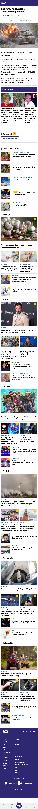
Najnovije (12, 3)
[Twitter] (26, 731)
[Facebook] (23, 731)
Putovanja (6, 752)
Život (4, 747)
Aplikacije (18, 767)
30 (8, 203)
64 (8, 190)
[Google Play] (11, 783)
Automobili (6, 766)
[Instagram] (30, 731)
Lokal (5, 768)
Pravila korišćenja (21, 762)
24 (8, 165)
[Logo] (3, 3)
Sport (5, 742)
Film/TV (3, 327)
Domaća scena (5, 435)
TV (16, 742)
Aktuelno (4, 243)
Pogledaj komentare (10, 138)
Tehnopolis (6, 763)
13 (16, 681)
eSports (5, 760)
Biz (4, 744)
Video (17, 739)
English (3, 499)
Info (4, 739)
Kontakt (17, 773)
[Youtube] (34, 731)
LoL (2, 414)
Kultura (5, 755)
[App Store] (26, 783)
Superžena (6, 758)
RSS (16, 770)
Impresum (18, 759)
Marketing (18, 757)
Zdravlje (6, 750)
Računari (14, 619)
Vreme (17, 747)
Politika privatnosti (21, 765)
